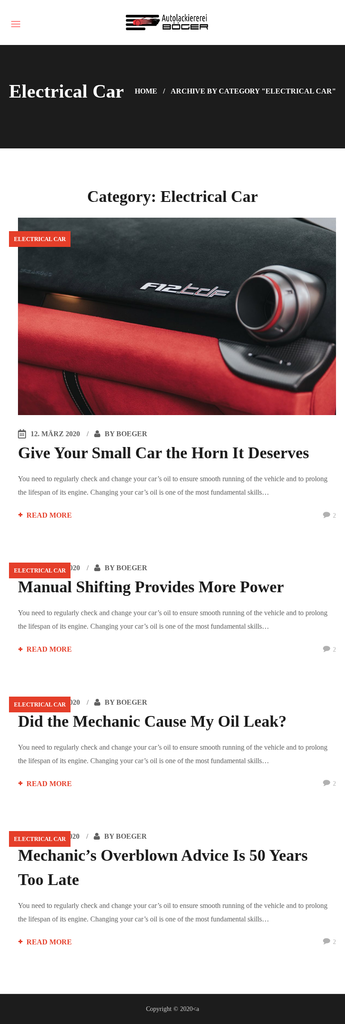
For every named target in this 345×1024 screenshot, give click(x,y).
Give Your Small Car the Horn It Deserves (163, 453)
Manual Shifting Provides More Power (151, 587)
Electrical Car (40, 239)
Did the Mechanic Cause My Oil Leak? (152, 721)
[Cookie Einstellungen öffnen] (20, 1012)
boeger (131, 434)
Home (146, 91)
